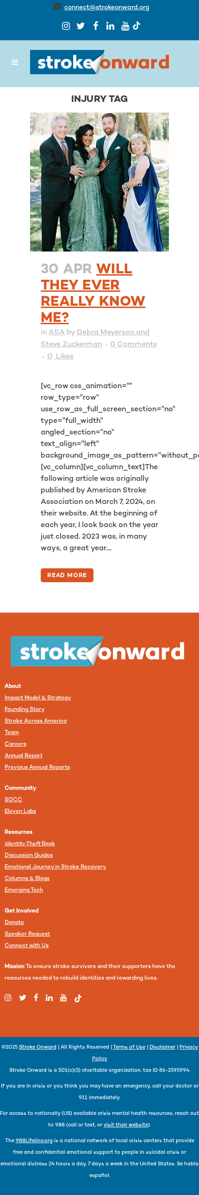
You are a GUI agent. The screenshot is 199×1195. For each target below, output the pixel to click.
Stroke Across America (36, 721)
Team (12, 733)
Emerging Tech (24, 890)
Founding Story (24, 710)
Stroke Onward (37, 1047)
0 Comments (133, 345)
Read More (67, 575)
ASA (57, 333)
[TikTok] (136, 25)
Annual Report (24, 756)
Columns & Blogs (27, 879)
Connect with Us (27, 946)
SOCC (13, 800)
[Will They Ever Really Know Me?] (99, 182)
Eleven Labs (20, 812)
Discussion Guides (29, 856)
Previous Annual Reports (37, 768)
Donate (14, 923)
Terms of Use (129, 1047)
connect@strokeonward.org (106, 7)
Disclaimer (162, 1047)
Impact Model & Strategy (38, 698)
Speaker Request (27, 934)
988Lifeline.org (34, 1141)
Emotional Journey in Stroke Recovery (55, 867)
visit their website (126, 1125)
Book (30, 844)
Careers (15, 745)
